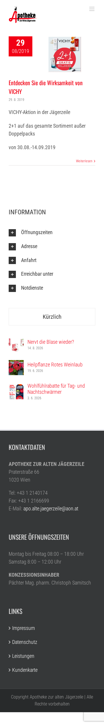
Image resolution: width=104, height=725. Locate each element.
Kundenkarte (25, 670)
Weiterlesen (84, 161)
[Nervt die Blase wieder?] (16, 341)
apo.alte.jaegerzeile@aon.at (50, 508)
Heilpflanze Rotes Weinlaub (55, 364)
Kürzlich (52, 316)
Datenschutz (24, 642)
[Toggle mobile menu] (92, 9)
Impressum (23, 628)
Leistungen (23, 656)
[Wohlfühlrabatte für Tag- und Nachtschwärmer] (16, 388)
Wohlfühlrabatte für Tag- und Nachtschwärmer (56, 389)
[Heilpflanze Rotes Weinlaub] (16, 364)
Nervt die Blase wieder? (50, 342)
